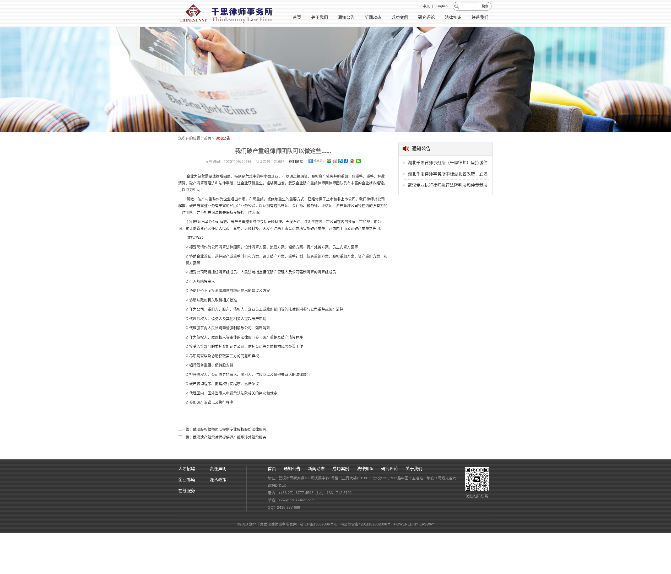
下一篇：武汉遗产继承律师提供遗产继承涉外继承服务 (222, 437)
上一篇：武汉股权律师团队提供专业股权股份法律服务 (222, 429)
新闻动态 (373, 17)
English (442, 6)
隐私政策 (218, 480)
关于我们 (319, 17)
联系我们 (480, 17)
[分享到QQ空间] (329, 161)
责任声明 (218, 468)
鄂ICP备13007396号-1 (318, 524)
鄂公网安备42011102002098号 (365, 524)
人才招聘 (186, 468)
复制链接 (296, 161)
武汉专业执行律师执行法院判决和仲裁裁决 (448, 185)
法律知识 (453, 17)
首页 (297, 17)
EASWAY (426, 524)
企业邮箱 (186, 480)
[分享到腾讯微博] (340, 161)
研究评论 (426, 17)
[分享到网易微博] (352, 161)
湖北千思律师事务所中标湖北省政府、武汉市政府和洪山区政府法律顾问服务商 (448, 176)
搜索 (485, 6)
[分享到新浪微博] (334, 161)
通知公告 (346, 17)
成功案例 (399, 17)
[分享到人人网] (346, 161)
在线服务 (186, 491)
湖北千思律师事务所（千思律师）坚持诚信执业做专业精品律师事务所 (448, 164)
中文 (426, 6)
